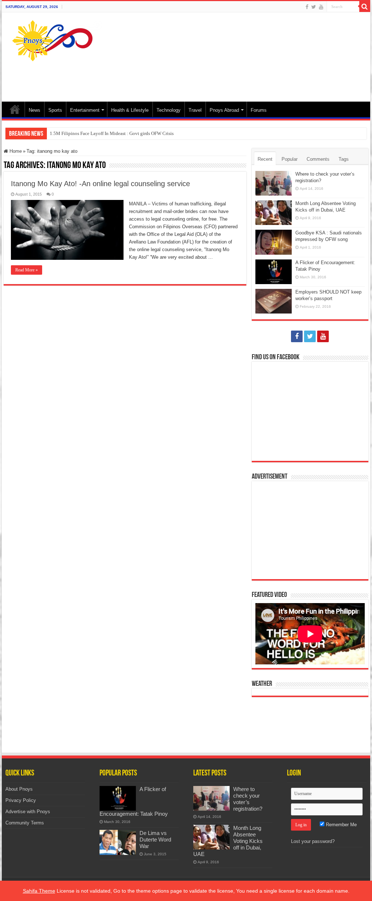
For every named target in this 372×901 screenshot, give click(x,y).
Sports (55, 110)
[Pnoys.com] (57, 39)
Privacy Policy (20, 800)
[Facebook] (307, 7)
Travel (195, 110)
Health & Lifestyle (130, 110)
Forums (259, 110)
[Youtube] (321, 7)
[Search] (364, 6)
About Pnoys (19, 789)
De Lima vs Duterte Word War (155, 839)
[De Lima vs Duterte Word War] (118, 842)
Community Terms (24, 823)
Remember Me (340, 824)
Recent (265, 159)
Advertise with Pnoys (27, 811)
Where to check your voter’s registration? (247, 799)
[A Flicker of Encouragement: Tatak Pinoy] (118, 798)
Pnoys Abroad (224, 110)
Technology (169, 110)
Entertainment (85, 110)
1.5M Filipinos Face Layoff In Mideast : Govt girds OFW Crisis (112, 133)
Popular (290, 159)
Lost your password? (313, 841)
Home (14, 109)
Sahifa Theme (39, 891)
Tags (344, 159)
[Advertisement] (232, 78)
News (34, 110)
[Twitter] (314, 7)
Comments (318, 159)
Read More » (26, 270)
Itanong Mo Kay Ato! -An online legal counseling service (100, 184)
